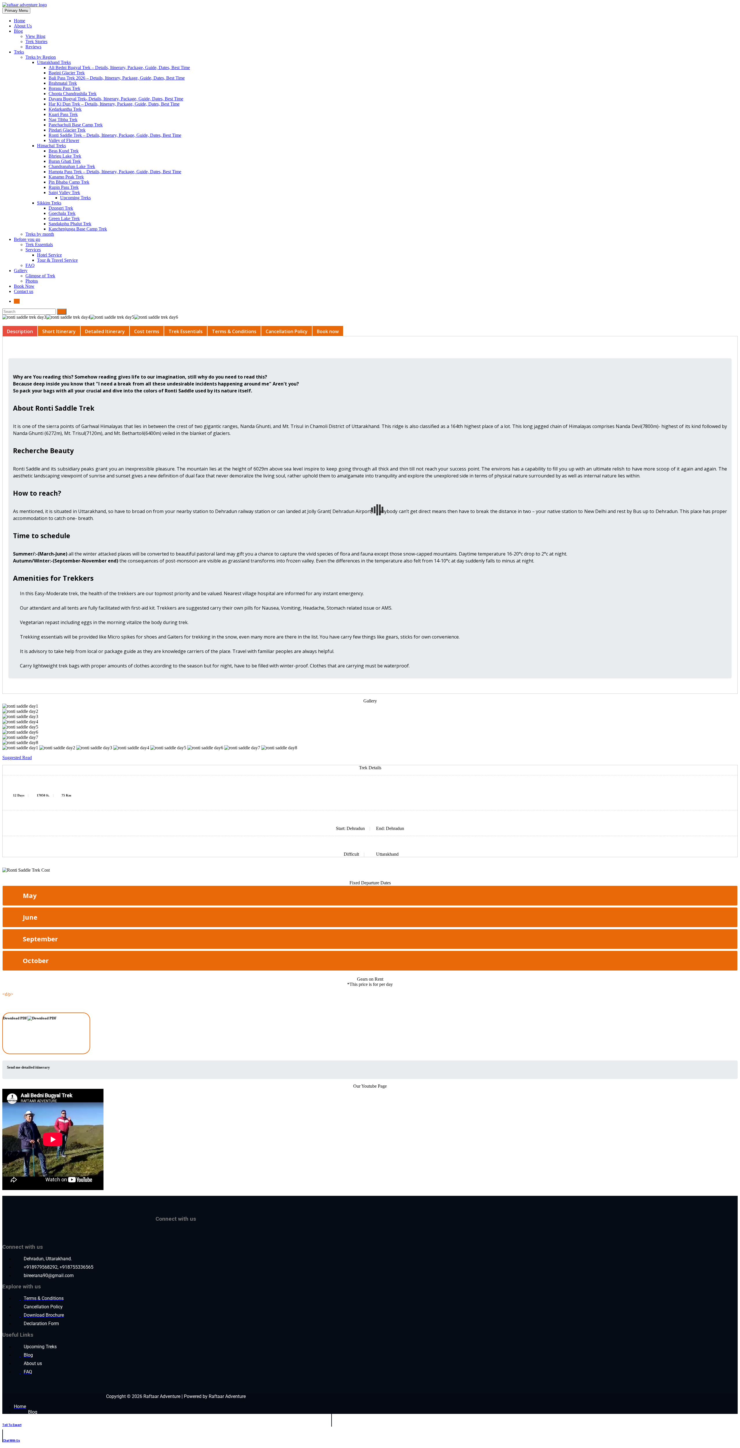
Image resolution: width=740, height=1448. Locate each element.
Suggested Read (17, 757)
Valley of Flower (64, 140)
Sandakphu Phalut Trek (70, 223)
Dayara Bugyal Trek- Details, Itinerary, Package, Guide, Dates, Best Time (116, 98)
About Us (23, 25)
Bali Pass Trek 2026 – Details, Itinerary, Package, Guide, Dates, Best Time (117, 77)
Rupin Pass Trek (64, 187)
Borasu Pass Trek (64, 88)
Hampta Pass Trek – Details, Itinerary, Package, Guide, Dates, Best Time (115, 171)
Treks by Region (40, 57)
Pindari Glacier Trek (67, 130)
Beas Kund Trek (64, 150)
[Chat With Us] (6, 1432)
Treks (19, 51)
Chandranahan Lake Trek (72, 166)
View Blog (35, 36)
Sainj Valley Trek (64, 192)
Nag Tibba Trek (63, 119)
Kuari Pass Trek (63, 114)
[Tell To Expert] (6, 1417)
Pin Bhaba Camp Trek (69, 182)
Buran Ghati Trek (65, 161)
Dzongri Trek (61, 208)
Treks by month (39, 234)
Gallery (20, 270)
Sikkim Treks (49, 202)
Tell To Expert (11, 1425)
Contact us (23, 291)
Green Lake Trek (64, 218)
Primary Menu (16, 10)
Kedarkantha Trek (65, 109)
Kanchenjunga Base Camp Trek (78, 228)
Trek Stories (36, 41)
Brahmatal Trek (63, 83)
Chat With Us (11, 1440)
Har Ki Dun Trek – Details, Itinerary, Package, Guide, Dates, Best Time (114, 104)
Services (33, 249)
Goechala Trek (62, 213)
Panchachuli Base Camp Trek (76, 124)
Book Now (24, 286)
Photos (31, 280)
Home (19, 20)
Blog (18, 31)
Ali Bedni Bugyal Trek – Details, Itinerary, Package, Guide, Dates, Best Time (119, 67)
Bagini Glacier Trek (67, 72)
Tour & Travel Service (57, 260)
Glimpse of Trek (40, 275)
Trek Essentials (39, 244)
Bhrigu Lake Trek (65, 156)
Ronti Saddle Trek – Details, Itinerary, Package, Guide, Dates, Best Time (115, 135)
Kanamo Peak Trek (66, 176)
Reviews (33, 46)
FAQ (30, 265)
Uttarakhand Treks (54, 62)
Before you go (27, 239)
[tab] (20, 331)
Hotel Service (49, 254)
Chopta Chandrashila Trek (73, 93)
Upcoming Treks (75, 197)
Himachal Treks (51, 145)
